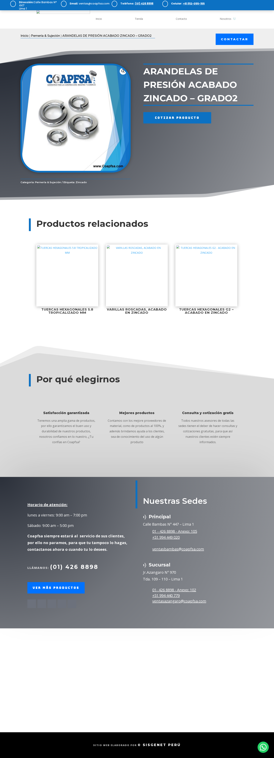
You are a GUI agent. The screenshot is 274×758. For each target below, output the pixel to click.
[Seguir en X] (41, 603)
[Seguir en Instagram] (245, 4)
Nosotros (225, 19)
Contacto (181, 19)
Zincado (81, 182)
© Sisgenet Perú (159, 745)
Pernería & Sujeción (45, 35)
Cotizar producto (177, 118)
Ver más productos (56, 588)
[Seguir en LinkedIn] (260, 4)
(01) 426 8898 (74, 566)
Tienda (139, 19)
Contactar (234, 39)
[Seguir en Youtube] (253, 4)
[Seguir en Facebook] (237, 4)
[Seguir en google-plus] (72, 603)
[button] (123, 71)
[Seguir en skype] (62, 603)
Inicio (99, 19)
